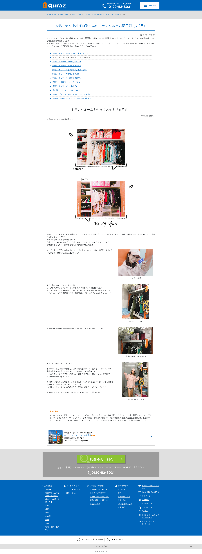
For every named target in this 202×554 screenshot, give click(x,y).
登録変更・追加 (124, 497)
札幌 (47, 509)
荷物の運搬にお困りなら (99, 500)
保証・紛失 (122, 500)
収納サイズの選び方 (98, 493)
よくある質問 (95, 504)
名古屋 (48, 516)
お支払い (121, 489)
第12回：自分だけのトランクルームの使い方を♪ (71, 98)
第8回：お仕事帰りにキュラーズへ (66, 82)
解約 (119, 493)
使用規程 (121, 507)
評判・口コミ (71, 493)
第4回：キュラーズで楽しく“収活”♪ (66, 66)
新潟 (47, 512)
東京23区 (49, 489)
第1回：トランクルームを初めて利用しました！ (71, 53)
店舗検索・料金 (102, 459)
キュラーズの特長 (73, 489)
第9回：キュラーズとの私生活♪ (64, 86)
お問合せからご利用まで (99, 489)
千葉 (47, 505)
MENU (152, 5)
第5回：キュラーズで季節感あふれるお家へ (69, 70)
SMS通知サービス (125, 504)
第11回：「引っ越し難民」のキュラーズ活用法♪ (71, 94)
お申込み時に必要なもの (99, 497)
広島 (47, 523)
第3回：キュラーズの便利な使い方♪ (66, 61)
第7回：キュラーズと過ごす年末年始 (66, 78)
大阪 (47, 520)
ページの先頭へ (101, 546)
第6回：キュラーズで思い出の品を (66, 74)
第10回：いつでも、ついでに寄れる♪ (67, 90)
